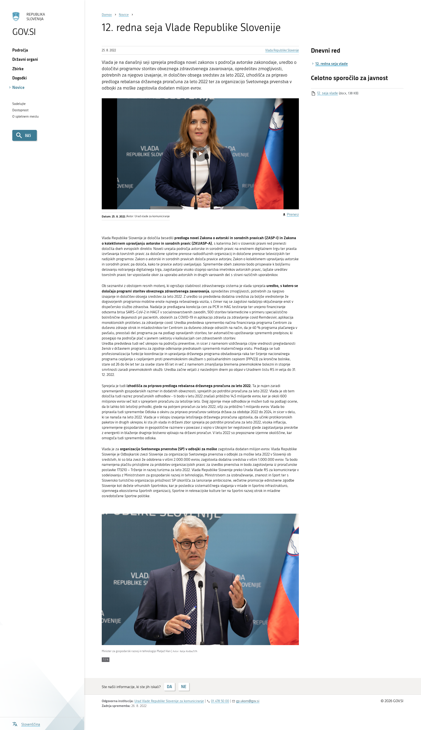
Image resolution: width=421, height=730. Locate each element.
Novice (18, 87)
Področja (20, 50)
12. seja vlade (327, 93)
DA (169, 686)
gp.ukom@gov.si (247, 701)
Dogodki (19, 78)
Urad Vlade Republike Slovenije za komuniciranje (169, 701)
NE (183, 686)
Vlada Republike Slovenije (282, 50)
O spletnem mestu (25, 116)
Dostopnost (20, 110)
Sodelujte (19, 104)
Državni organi (25, 59)
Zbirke (18, 69)
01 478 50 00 (220, 701)
